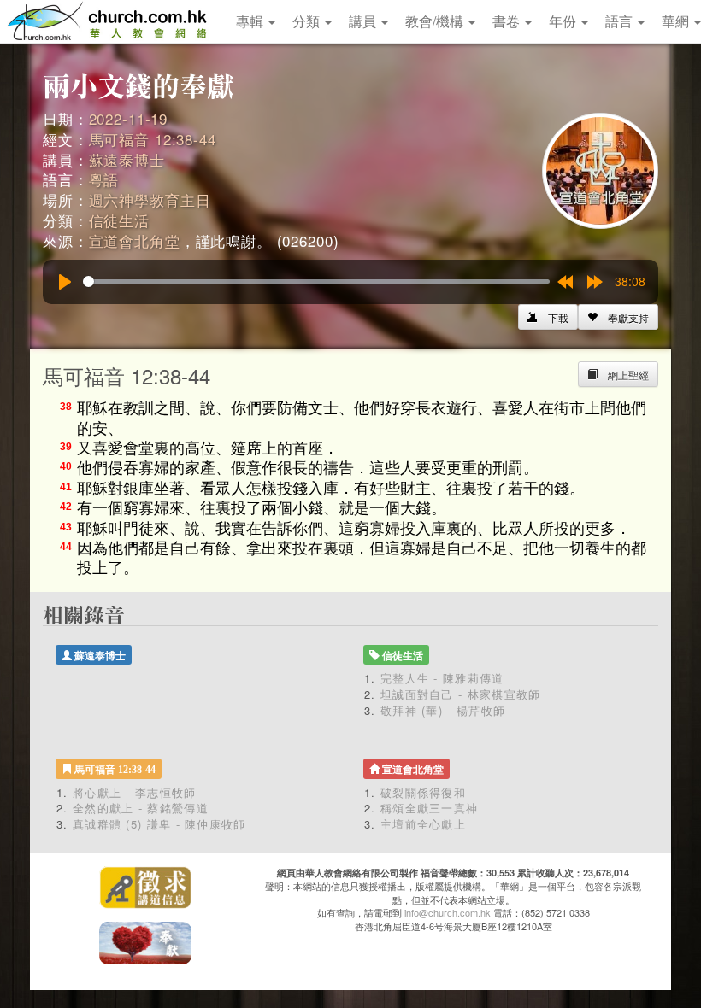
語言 (620, 21)
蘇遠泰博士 (127, 159)
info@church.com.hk (447, 912)
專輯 (251, 21)
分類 (307, 21)
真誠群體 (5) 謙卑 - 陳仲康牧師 (159, 824)
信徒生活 (119, 220)
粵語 (104, 179)
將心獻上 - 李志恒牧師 (135, 792)
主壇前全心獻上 (423, 824)
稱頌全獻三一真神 (429, 808)
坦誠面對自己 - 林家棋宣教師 (460, 694)
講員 (364, 21)
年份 (564, 21)
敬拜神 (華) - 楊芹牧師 (442, 710)
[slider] (316, 281)
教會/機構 (436, 21)
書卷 (507, 21)
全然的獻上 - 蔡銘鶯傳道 (141, 808)
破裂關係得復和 (423, 792)
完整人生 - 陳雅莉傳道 (442, 678)
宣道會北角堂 (134, 240)
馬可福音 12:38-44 (152, 138)
